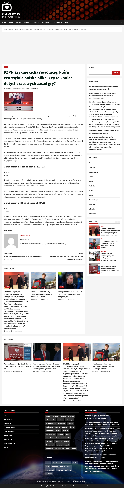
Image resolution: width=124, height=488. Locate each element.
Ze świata (35, 22)
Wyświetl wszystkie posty (55, 243)
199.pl (6, 416)
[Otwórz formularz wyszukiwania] (121, 22)
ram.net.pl (7, 423)
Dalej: (66, 256)
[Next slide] (119, 222)
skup (57, 438)
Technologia (57, 22)
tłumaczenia (50, 445)
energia (71, 416)
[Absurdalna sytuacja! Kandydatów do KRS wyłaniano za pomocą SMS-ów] (17, 352)
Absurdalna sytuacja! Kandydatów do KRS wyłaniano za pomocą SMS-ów (94, 268)
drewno (63, 416)
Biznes (26, 22)
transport (58, 441)
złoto (74, 448)
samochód (49, 438)
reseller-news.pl (9, 431)
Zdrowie (92, 209)
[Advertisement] (62, 47)
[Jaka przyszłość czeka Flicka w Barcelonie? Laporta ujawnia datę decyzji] (70, 280)
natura (64, 427)
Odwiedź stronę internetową (31, 243)
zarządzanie (59, 448)
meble (57, 427)
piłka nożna (50, 431)
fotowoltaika (50, 420)
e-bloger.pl (8, 435)
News (11, 22)
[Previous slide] (116, 222)
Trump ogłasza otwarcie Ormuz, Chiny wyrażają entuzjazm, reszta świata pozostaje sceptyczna (102, 95)
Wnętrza (92, 204)
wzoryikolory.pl (9, 443)
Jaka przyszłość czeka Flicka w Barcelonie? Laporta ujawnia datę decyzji (70, 294)
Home (4, 22)
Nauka (67, 22)
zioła (68, 448)
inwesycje (61, 423)
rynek (68, 434)
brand (48, 416)
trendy (66, 441)
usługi (66, 445)
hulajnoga (69, 420)
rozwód (60, 434)
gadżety (60, 420)
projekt (65, 431)
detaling (55, 416)
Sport (18, 22)
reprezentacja (50, 434)
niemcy (71, 427)
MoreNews (73, 486)
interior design (51, 423)
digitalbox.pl (11, 13)
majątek (70, 423)
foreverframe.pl (9, 427)
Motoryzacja (93, 172)
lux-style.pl (8, 419)
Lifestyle (92, 167)
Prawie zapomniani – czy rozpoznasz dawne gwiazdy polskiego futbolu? (42, 294)
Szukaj (91, 67)
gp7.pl (6, 447)
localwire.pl (8, 439)
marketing (49, 427)
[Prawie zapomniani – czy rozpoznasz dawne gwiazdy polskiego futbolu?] (43, 280)
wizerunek (49, 448)
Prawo (91, 190)
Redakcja (8, 88)
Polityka (45, 22)
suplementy (65, 438)
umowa (59, 445)
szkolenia (49, 441)
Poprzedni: (23, 256)
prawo (58, 431)
